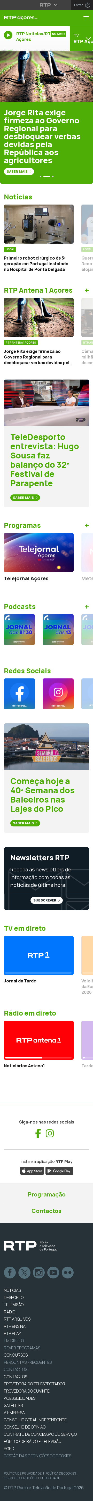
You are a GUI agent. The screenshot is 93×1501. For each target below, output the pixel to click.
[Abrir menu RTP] (47, 5)
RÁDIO (9, 1312)
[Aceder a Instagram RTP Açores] (58, 693)
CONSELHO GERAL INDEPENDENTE (35, 1420)
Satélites (13, 1405)
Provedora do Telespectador (34, 1384)
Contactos (46, 1211)
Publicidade (50, 1478)
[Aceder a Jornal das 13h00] (58, 629)
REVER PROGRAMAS (22, 1348)
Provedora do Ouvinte (27, 1391)
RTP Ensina (15, 1326)
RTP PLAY (12, 1333)
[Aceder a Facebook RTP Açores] (19, 693)
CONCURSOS (16, 1355)
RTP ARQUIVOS (17, 1319)
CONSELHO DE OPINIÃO (24, 1427)
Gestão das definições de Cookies (37, 1456)
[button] (40, 176)
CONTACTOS (15, 1376)
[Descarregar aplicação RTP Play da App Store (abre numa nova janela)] (32, 1170)
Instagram (39, 1273)
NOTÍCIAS (12, 1290)
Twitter (24, 1273)
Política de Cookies (60, 1473)
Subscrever (45, 900)
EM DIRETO (14, 1340)
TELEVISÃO (14, 1304)
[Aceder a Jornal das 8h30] (19, 629)
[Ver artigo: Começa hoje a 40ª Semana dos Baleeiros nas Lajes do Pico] (46, 746)
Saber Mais (17, 171)
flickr (68, 1273)
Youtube (53, 1273)
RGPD (9, 1448)
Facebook (10, 1273)
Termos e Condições (20, 1478)
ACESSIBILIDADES (19, 1398)
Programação (47, 1194)
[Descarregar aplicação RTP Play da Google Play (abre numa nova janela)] (59, 1170)
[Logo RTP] (30, 1246)
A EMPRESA (14, 1412)
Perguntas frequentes (28, 1362)
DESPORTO (14, 1297)
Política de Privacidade (23, 1473)
